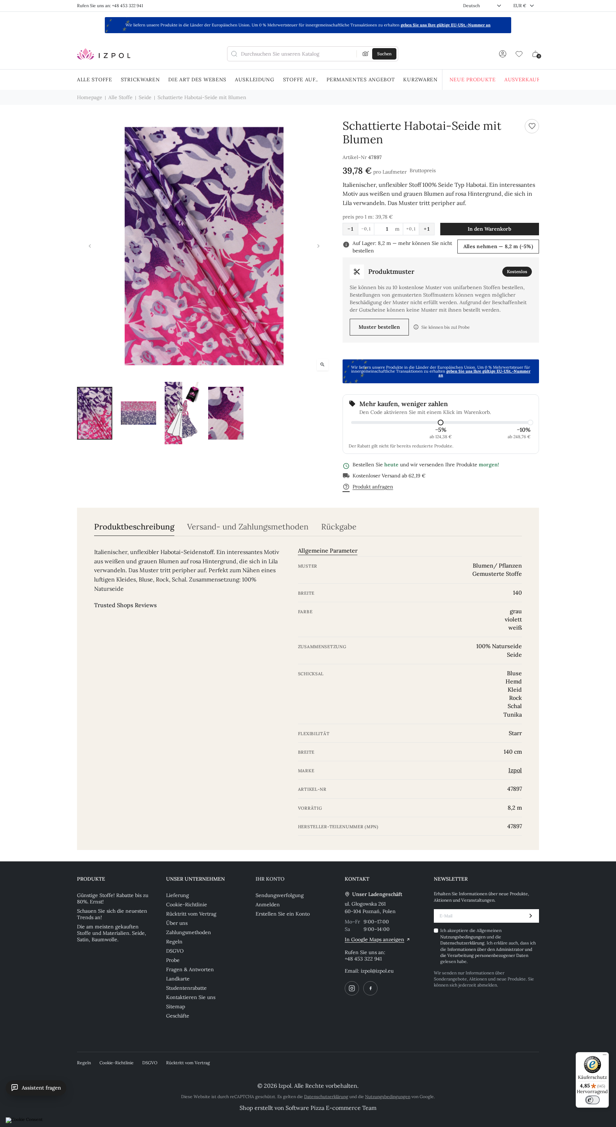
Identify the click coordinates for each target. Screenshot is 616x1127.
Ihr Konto (270, 879)
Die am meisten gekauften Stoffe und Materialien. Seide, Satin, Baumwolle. (111, 933)
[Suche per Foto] (365, 54)
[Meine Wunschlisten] (519, 53)
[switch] (592, 1100)
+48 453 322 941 (363, 959)
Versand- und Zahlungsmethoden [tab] (247, 527)
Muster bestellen (379, 327)
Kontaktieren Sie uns (190, 997)
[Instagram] (352, 988)
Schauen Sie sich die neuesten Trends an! (112, 914)
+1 (426, 229)
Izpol (515, 770)
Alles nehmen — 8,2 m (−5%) (498, 246)
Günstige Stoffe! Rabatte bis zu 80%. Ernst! (112, 898)
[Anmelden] (502, 53)
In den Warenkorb (489, 229)
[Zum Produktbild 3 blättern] (182, 413)
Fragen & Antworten (190, 969)
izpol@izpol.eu (377, 971)
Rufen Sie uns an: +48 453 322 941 (110, 5)
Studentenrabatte (186, 988)
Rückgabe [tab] (338, 527)
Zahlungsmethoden (188, 932)
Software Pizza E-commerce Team (331, 1107)
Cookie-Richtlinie (186, 904)
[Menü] (604, 1056)
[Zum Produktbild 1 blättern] (94, 413)
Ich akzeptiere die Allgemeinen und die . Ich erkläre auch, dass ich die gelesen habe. (488, 946)
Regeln (174, 941)
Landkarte (178, 978)
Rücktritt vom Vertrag (191, 914)
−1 (350, 229)
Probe (173, 960)
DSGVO (175, 951)
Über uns (177, 923)
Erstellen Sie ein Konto (283, 914)
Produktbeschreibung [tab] (134, 527)
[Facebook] (370, 988)
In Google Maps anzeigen (374, 939)
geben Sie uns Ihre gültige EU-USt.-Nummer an (446, 24)
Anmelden (268, 904)
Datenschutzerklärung (462, 943)
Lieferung (177, 895)
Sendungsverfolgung (280, 895)
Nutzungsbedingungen (463, 936)
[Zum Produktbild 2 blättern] (138, 413)
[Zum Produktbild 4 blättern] (225, 413)
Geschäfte (177, 1016)
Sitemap (175, 1006)
